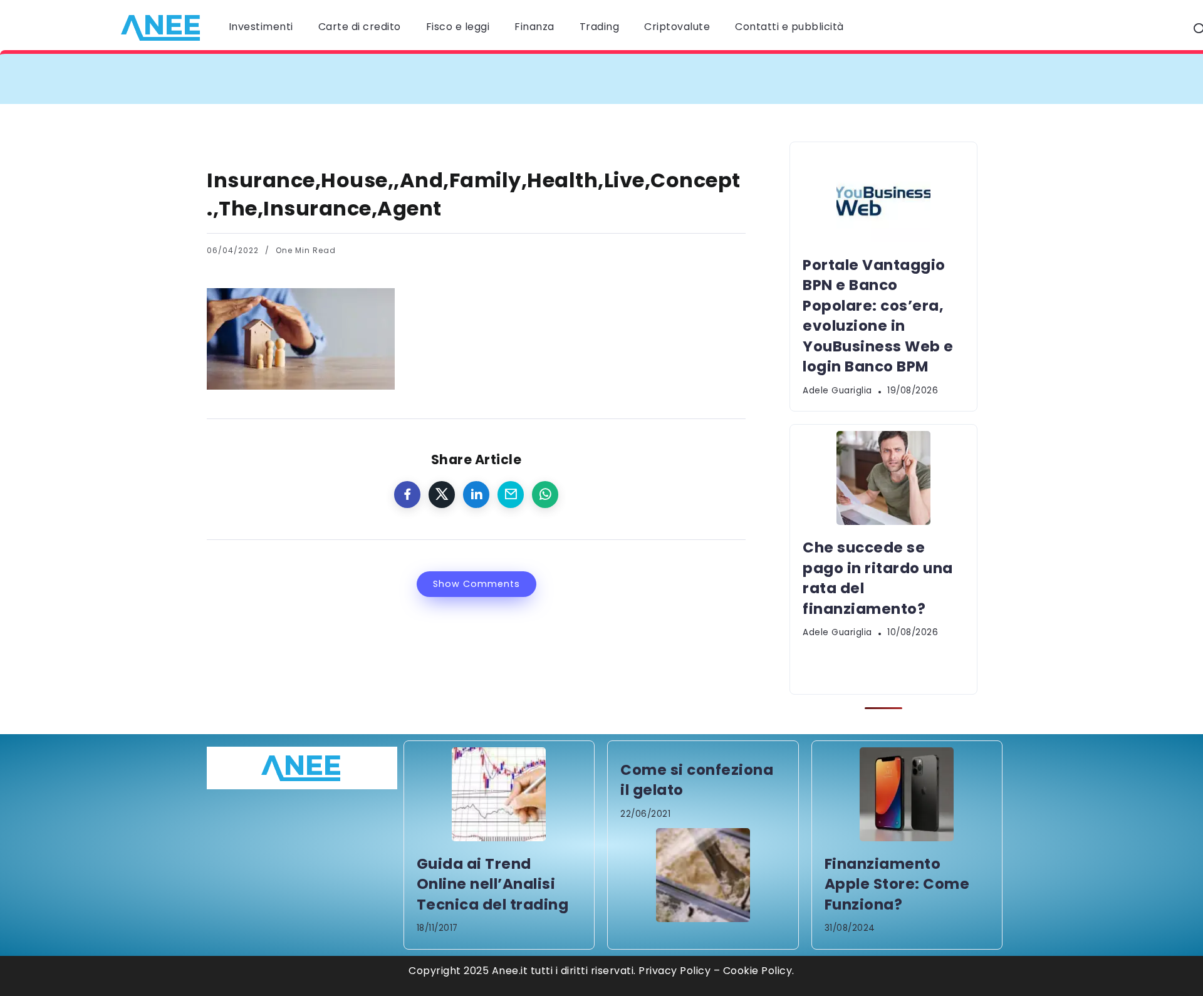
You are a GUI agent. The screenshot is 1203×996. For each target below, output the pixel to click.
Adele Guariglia (837, 391)
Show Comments (476, 584)
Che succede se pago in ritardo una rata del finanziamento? (951, 78)
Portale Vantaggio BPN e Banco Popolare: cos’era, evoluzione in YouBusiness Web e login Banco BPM (498, 78)
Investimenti (261, 26)
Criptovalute (677, 26)
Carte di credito (359, 26)
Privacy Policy (674, 970)
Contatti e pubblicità (789, 26)
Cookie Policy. (758, 970)
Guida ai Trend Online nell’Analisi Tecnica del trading (493, 884)
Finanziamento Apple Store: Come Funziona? (897, 884)
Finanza (534, 26)
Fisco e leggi (458, 26)
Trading (600, 26)
